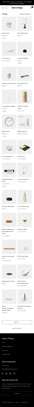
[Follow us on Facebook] (2, 374)
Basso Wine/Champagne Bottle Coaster (8, 308)
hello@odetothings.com (9, 369)
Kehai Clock (5, 33)
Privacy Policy (24, 402)
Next (16, 322)
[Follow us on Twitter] (6, 374)
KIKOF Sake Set (22, 131)
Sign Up (17, 393)
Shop (3, 342)
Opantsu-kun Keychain (9, 83)
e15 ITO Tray (21, 156)
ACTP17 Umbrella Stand (22, 107)
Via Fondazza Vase (23, 206)
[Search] (6, 8)
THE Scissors (6, 58)
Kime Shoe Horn (22, 83)
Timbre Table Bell (22, 58)
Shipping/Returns (7, 346)
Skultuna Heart (22, 229)
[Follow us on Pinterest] (14, 374)
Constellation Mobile (8, 106)
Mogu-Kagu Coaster (8, 281)
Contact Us (5, 365)
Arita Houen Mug (22, 256)
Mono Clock (5, 131)
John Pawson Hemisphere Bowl (22, 282)
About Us (5, 350)
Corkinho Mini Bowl (8, 206)
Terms (17, 402)
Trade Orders (6, 354)
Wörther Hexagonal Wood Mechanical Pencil (8, 231)
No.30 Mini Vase (22, 33)
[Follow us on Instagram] (10, 374)
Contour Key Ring (22, 179)
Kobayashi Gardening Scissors (24, 307)
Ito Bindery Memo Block (7, 180)
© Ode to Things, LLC (8, 402)
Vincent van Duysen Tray (8, 257)
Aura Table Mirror (7, 156)
